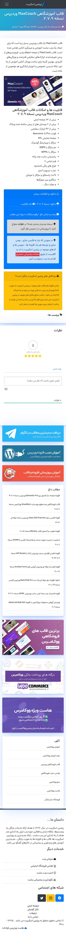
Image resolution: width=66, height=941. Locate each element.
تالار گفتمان (33, 910)
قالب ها (50, 27)
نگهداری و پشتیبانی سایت (40, 880)
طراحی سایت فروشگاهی (50, 773)
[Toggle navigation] (6, 4)
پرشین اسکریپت (33, 4)
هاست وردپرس (16, 928)
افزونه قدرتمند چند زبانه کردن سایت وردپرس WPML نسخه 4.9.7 (34, 593)
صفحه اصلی (33, 906)
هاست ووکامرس (53, 791)
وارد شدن (57, 369)
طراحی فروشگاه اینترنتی (42, 866)
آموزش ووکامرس (53, 747)
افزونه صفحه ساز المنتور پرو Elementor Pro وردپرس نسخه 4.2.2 (34, 495)
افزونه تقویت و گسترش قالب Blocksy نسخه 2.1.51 (40, 531)
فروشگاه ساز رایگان (52, 799)
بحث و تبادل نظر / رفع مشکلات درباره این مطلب (33, 214)
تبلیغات (33, 913)
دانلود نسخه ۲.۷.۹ (46, 204)
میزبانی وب (48, 859)
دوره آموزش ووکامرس (51, 755)
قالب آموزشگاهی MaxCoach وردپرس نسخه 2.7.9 (34, 16)
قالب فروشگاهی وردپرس (50, 764)
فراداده (5, 928)
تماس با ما (33, 917)
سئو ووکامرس (54, 782)
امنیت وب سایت (45, 873)
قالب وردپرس (42, 27)
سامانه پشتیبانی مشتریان (28, 254)
